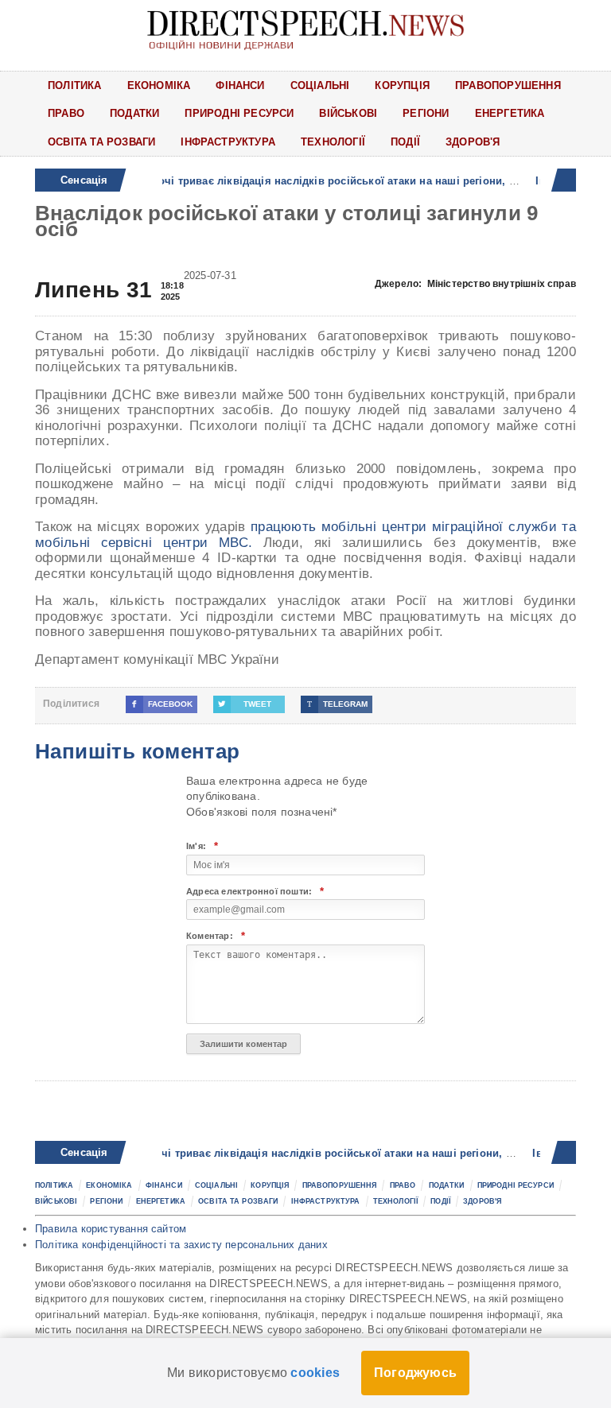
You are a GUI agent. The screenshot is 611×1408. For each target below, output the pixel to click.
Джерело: (475, 283)
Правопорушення (508, 85)
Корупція (402, 85)
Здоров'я (473, 142)
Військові (348, 113)
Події (405, 142)
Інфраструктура (228, 142)
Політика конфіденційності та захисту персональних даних (181, 1245)
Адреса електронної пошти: (255, 892)
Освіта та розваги (101, 142)
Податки (134, 113)
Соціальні (320, 85)
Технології (333, 142)
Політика (75, 85)
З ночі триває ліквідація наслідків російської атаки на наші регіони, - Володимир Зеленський (359, 1153)
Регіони (426, 113)
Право (66, 113)
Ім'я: (202, 846)
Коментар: (215, 936)
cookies (315, 1372)
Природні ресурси (239, 113)
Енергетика (510, 113)
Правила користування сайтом (110, 1229)
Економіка (159, 85)
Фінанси (240, 85)
